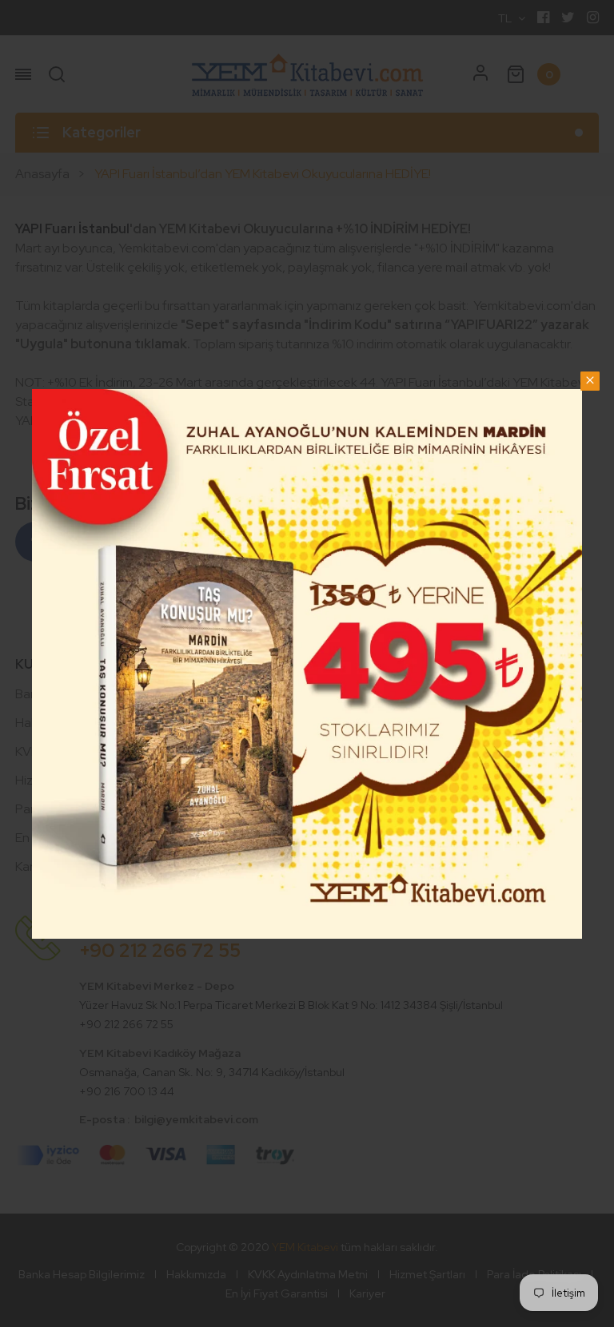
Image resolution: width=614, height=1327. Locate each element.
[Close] (590, 381)
